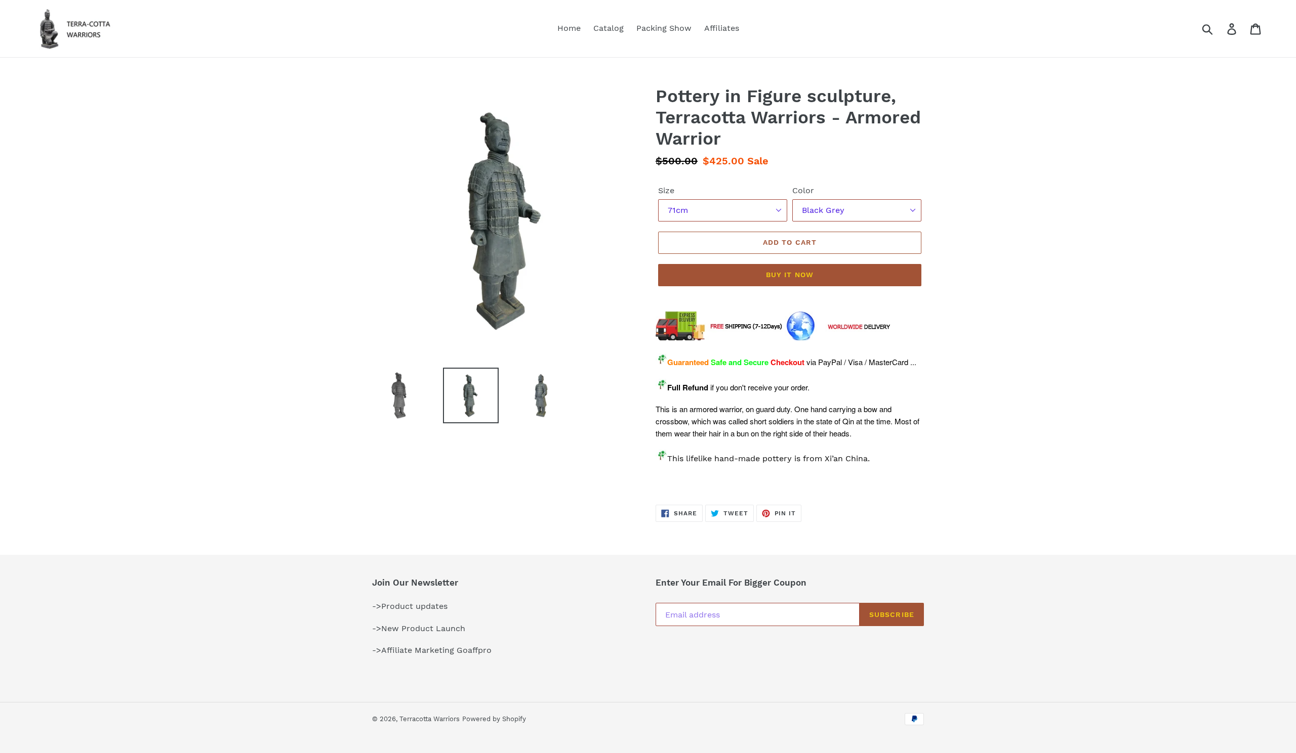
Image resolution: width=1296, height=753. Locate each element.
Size (666, 190)
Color (803, 190)
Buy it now (790, 275)
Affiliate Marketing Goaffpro (436, 650)
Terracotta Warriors (429, 719)
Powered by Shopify (494, 719)
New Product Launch (423, 628)
